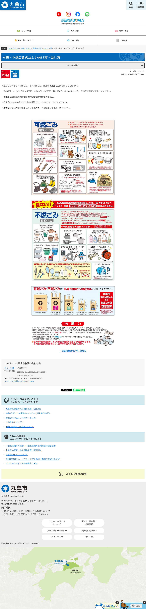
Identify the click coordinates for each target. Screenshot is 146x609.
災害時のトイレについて (17, 454)
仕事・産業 (75, 40)
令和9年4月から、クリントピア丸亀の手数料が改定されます (33, 459)
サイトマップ (57, 537)
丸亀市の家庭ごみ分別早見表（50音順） (24, 409)
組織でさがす (26, 48)
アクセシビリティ (89, 530)
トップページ (14, 48)
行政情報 (124, 40)
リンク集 (89, 537)
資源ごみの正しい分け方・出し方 (21, 418)
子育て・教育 (123, 31)
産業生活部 (37, 48)
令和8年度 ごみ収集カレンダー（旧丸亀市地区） (28, 413)
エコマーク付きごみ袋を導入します (22, 463)
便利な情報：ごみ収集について (20, 426)
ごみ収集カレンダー (15, 422)
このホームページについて (57, 522)
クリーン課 (47, 48)
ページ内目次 (73, 65)
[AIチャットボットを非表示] (144, 602)
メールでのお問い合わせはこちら (19, 381)
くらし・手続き (25, 31)
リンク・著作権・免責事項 (89, 522)
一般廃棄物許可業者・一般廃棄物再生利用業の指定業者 (31, 446)
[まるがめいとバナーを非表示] (117, 602)
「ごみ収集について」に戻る (73, 351)
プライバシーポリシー (57, 530)
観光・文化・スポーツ (26, 40)
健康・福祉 (75, 31)
